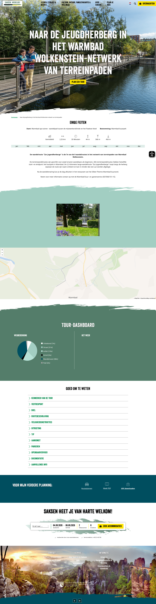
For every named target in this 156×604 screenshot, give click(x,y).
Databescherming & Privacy (104, 561)
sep (105, 146)
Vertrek (68, 527)
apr (50, 146)
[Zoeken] (135, 3)
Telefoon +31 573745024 (52, 557)
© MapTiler (137, 298)
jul (83, 146)
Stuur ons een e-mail (52, 560)
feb (28, 146)
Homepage (14, 117)
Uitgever (104, 557)
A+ (80, 601)
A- (75, 601)
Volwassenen (83, 527)
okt (117, 146)
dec (139, 146)
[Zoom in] (2, 250)
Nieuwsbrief (78, 563)
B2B (78, 560)
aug (94, 146)
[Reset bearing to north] (2, 255)
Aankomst (56, 527)
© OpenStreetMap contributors (148, 298)
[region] (78, 273)
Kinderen (93, 527)
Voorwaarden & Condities (104, 567)
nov (128, 146)
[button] (78, 82)
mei (61, 146)
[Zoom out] (2, 252)
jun (72, 146)
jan (17, 146)
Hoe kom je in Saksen (78, 557)
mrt (39, 146)
